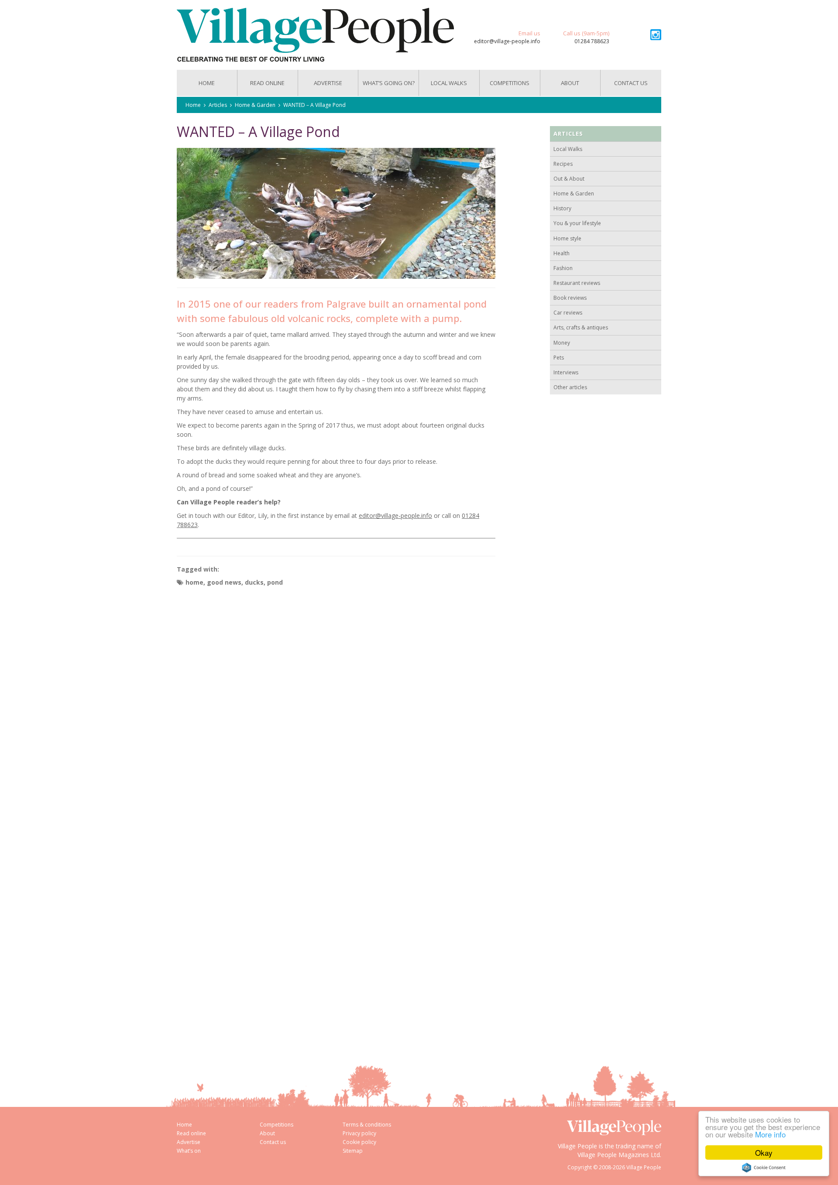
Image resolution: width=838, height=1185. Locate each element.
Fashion (563, 268)
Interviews (565, 372)
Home (207, 83)
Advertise (328, 83)
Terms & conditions (367, 1124)
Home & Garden (255, 105)
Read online (191, 1133)
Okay (764, 1152)
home (194, 582)
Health (561, 253)
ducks (254, 582)
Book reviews (570, 297)
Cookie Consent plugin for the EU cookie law (764, 1167)
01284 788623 (591, 41)
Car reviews (567, 312)
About (570, 83)
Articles (218, 105)
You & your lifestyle (577, 223)
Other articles (570, 387)
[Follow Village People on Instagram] (655, 34)
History (562, 208)
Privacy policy (359, 1133)
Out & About (568, 178)
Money (561, 342)
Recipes (563, 164)
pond (275, 582)
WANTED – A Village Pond (314, 105)
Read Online (267, 83)
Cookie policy (359, 1142)
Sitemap (353, 1150)
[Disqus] (336, 700)
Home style (567, 238)
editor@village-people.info (507, 41)
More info (770, 1134)
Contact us (631, 83)
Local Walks (449, 83)
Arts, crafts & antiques (580, 327)
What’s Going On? (389, 83)
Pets (558, 357)
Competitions (509, 83)
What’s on (189, 1150)
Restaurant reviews (576, 283)
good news (224, 582)
